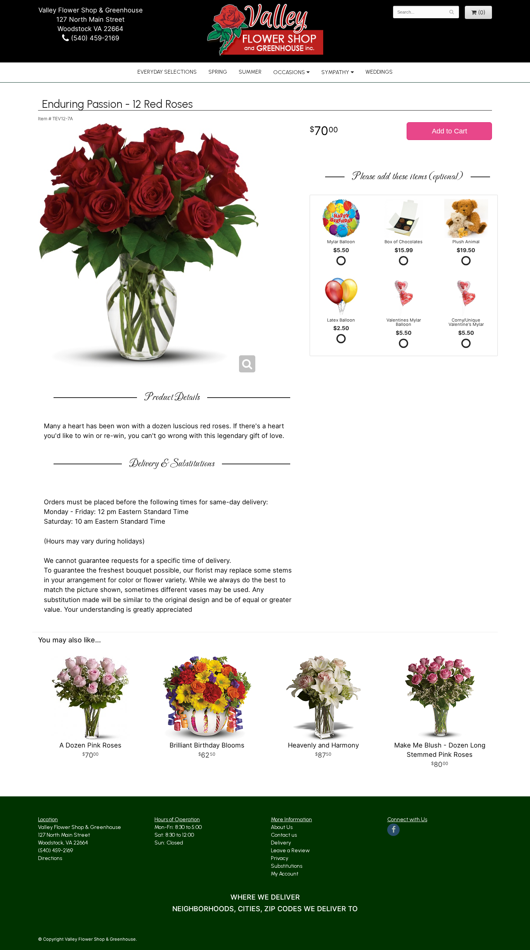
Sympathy (335, 72)
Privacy (279, 858)
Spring (217, 72)
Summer (250, 72)
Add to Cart (449, 131)
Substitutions (286, 866)
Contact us (284, 835)
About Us (282, 827)
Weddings (379, 72)
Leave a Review (290, 850)
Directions (50, 858)
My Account (284, 873)
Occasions (289, 72)
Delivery (281, 842)
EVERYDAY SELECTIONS (167, 72)
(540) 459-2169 (94, 38)
